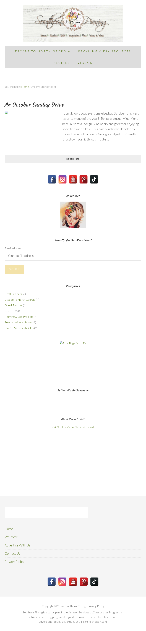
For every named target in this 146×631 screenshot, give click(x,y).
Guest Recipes (13, 305)
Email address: (13, 248)
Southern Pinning (73, 23)
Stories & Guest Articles (19, 328)
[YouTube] (73, 179)
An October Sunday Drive (34, 104)
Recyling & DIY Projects (19, 316)
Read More (73, 158)
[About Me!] (73, 215)
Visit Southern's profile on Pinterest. (73, 427)
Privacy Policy (14, 562)
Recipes (9, 311)
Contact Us (12, 553)
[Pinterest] (83, 179)
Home (9, 529)
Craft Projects (13, 294)
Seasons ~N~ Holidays (18, 322)
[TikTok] (94, 179)
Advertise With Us (17, 545)
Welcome (11, 537)
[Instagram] (62, 179)
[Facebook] (52, 179)
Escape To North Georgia (20, 299)
